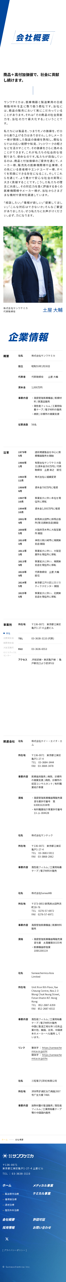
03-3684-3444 (46, 762)
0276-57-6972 (46, 910)
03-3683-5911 (46, 853)
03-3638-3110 (39, 638)
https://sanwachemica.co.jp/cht (46, 1049)
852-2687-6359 (46, 1005)
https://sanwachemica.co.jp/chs (46, 1056)
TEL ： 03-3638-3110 (16, 1173)
